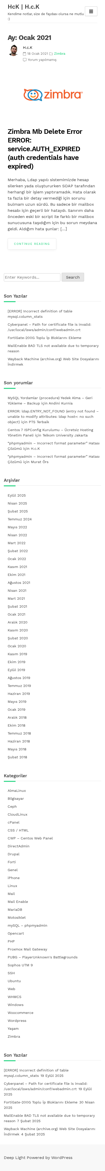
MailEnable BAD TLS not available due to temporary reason (53, 348)
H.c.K (27, 47)
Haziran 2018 (19, 741)
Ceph (12, 806)
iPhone (14, 878)
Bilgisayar (16, 798)
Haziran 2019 (19, 694)
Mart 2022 (16, 543)
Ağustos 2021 (19, 583)
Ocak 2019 (16, 709)
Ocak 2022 (17, 559)
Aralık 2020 (18, 622)
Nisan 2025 (17, 503)
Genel (13, 870)
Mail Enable (18, 902)
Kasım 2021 (17, 567)
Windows (15, 1005)
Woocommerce (20, 1013)
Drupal (13, 854)
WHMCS (14, 997)
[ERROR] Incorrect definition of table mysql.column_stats (40, 314)
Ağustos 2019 (19, 678)
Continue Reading (32, 244)
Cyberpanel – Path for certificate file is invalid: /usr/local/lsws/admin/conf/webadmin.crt (49, 327)
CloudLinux (17, 814)
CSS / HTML (18, 830)
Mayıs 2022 (17, 527)
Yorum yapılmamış (42, 60)
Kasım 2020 (18, 630)
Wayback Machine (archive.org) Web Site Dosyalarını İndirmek (53, 361)
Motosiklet (17, 917)
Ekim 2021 (16, 575)
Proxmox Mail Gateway (27, 949)
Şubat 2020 (18, 638)
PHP (11, 941)
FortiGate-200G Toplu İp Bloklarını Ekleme (44, 338)
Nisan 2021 (17, 590)
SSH (11, 973)
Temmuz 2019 (19, 686)
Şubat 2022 (18, 551)
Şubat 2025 (18, 511)
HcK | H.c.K (24, 6)
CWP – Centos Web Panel (30, 838)
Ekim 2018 (16, 725)
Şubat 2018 (17, 757)
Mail (11, 894)
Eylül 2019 (16, 670)
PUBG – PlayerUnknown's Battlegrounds (42, 957)
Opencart (16, 933)
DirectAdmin (19, 846)
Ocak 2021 (16, 614)
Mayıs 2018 (17, 749)
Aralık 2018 (17, 717)
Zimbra (59, 54)
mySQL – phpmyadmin (27, 925)
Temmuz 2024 (20, 519)
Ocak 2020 (17, 646)
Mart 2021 (16, 598)
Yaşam (13, 1028)
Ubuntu (14, 981)
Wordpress (17, 1021)
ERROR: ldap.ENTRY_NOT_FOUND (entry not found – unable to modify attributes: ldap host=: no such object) (53, 416)
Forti (12, 862)
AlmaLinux (17, 791)
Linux (12, 886)
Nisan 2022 (17, 535)
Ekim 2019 (16, 662)
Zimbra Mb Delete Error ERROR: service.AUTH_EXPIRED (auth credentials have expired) (45, 148)
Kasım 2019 (17, 654)
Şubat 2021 (17, 606)
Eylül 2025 (17, 495)
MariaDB (15, 909)
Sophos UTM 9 (20, 965)
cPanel (13, 822)
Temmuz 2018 (19, 733)
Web (11, 989)
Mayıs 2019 (17, 701)
